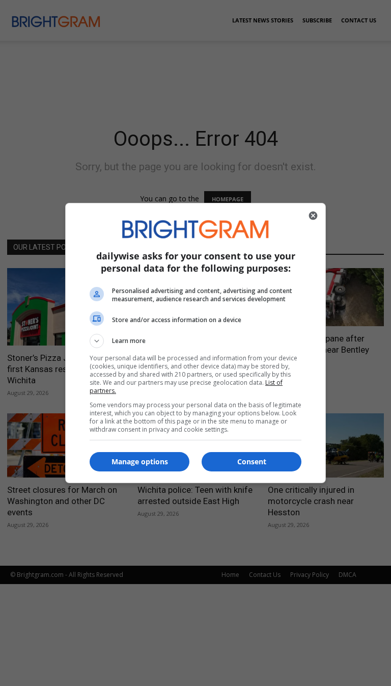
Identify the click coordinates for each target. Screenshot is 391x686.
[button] (195, 341)
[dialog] (195, 343)
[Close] (313, 215)
